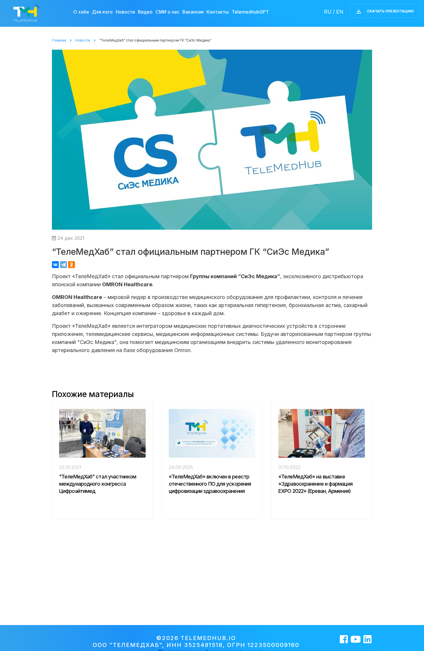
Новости (125, 12)
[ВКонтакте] (55, 264)
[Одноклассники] (71, 264)
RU (327, 12)
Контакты (218, 12)
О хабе (81, 12)
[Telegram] (63, 264)
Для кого (102, 12)
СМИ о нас (167, 12)
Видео (145, 12)
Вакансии (193, 12)
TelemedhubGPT (250, 12)
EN (339, 12)
